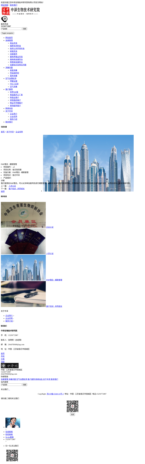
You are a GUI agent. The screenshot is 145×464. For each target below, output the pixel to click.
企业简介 (13, 114)
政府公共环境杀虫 (17, 49)
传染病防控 (14, 73)
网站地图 (4, 5)
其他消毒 (13, 76)
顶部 (3, 362)
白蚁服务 (13, 54)
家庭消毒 (13, 70)
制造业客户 (14, 97)
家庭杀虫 (13, 51)
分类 (3, 359)
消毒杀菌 (9, 68)
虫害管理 (9, 40)
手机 (3, 356)
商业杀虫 (13, 43)
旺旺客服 (9, 434)
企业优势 (13, 117)
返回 (3, 191)
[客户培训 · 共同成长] (23, 306)
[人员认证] (23, 253)
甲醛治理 (13, 81)
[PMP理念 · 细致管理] (23, 280)
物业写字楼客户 (16, 103)
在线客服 (9, 432)
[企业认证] (23, 227)
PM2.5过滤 (14, 84)
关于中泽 (9, 111)
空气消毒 (13, 87)
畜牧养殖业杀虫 (16, 57)
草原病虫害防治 (16, 62)
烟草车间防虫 (15, 46)
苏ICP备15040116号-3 (55, 394)
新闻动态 (9, 108)
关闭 (72, 414)
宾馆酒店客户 (15, 100)
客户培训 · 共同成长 (17, 189)
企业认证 (49, 227)
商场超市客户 (15, 106)
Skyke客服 (9, 437)
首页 (3, 132)
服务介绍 (13, 119)
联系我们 (13, 5)
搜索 (24, 29)
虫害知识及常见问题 (18, 65)
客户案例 (9, 89)
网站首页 (9, 38)
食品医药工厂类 (16, 95)
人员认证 (12, 186)
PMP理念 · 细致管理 (54, 280)
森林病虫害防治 (16, 59)
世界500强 (14, 92)
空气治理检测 (10, 78)
